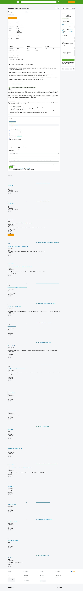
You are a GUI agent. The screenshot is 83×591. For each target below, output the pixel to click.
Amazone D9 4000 (11, 203)
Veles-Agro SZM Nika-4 (12, 345)
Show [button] (16, 130)
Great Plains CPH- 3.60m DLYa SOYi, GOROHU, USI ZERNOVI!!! (19, 467)
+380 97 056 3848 (19, 136)
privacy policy (21, 168)
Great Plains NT (10, 429)
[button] (56, 8)
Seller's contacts (10, 577)
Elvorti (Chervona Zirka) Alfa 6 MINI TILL (15, 448)
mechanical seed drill (19, 24)
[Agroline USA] (11, 1)
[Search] (22, 1)
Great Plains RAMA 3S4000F (13, 540)
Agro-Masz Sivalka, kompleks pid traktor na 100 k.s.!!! (17, 287)
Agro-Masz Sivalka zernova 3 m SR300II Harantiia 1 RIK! (18, 246)
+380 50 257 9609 (19, 130)
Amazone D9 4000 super (12, 504)
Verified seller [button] (66, 18)
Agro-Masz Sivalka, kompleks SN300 (14, 306)
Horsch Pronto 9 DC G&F (12, 521)
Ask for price (11, 14)
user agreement (27, 168)
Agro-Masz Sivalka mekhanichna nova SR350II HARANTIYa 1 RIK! (20, 266)
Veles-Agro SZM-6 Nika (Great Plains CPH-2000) (16, 368)
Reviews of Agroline (27, 578)
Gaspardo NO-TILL (11, 486)
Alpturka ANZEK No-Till (12, 326)
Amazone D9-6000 (11, 185)
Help (8, 575)
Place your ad (11, 234)
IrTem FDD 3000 (10, 557)
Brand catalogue (26, 580)
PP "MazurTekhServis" (12, 121)
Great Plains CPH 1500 (12, 392)
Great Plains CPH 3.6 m (12, 410)
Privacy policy (26, 575)
